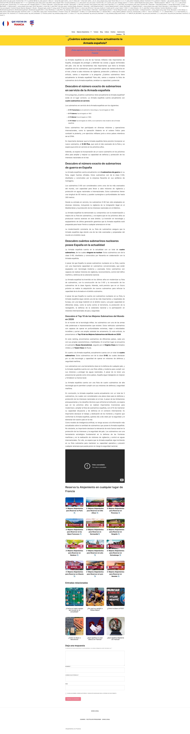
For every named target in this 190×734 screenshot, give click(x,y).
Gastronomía (121, 32)
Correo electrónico (72, 675)
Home (73, 32)
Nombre (68, 666)
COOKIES (83, 719)
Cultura (107, 32)
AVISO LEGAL (95, 711)
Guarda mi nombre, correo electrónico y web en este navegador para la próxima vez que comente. (92, 693)
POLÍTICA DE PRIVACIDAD (93, 719)
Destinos (119, 34)
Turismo (96, 32)
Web (66, 683)
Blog (101, 32)
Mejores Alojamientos (83, 32)
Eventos (113, 32)
